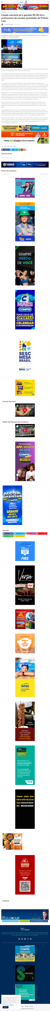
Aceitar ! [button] (5, 1007)
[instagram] (28, 939)
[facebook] (19, 939)
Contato (26, 1006)
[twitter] (22, 939)
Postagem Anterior (6, 174)
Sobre (22, 1006)
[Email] (24, 150)
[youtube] (25, 939)
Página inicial (4, 12)
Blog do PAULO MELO (28, 1008)
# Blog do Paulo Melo (12, 12)
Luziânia (14, 146)
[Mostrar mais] (27, 150)
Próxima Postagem (44, 174)
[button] (2, 2)
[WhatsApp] (19, 150)
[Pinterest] (22, 150)
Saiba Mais (11, 1005)
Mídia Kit (31, 1006)
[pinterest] (31, 939)
